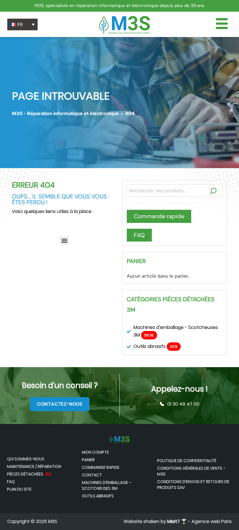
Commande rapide (100, 467)
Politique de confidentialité (186, 461)
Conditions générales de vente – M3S (191, 471)
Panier (88, 460)
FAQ (11, 482)
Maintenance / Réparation (34, 466)
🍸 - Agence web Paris (199, 521)
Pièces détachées (29, 474)
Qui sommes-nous (25, 459)
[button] (64, 240)
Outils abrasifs (98, 496)
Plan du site (19, 489)
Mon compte (95, 452)
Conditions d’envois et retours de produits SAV (193, 484)
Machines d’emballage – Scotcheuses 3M (106, 485)
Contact (92, 475)
